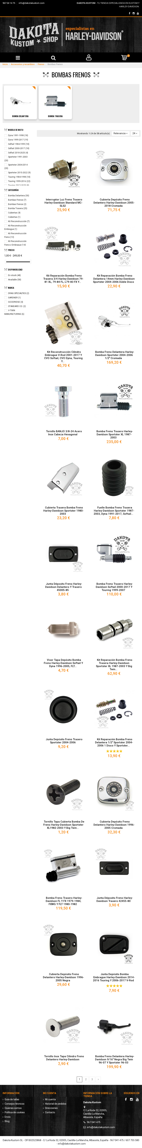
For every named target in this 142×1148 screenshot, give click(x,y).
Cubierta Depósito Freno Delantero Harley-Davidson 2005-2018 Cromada (114, 202)
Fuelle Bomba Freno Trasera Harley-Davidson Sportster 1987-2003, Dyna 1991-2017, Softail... (114, 510)
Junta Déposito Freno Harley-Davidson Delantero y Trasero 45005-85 (63, 587)
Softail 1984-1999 (18, 144)
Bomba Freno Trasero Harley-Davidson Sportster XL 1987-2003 (114, 434)
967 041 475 (93, 1122)
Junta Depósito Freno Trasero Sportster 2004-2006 (64, 741)
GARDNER (14, 297)
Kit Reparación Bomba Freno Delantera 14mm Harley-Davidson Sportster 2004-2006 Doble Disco (114, 278)
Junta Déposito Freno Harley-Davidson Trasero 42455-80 (114, 899)
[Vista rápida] (63, 195)
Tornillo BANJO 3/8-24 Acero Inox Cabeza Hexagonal (64, 433)
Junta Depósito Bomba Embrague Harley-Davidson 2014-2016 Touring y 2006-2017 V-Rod (114, 977)
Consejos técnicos (14, 1103)
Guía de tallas (12, 1099)
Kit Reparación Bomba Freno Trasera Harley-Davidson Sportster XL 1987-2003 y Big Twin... (114, 664)
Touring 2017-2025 (18, 185)
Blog (7, 1121)
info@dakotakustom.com (32, 3)
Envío (8, 1116)
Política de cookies (15, 1112)
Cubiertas (14, 213)
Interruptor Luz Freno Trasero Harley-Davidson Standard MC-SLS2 (63, 202)
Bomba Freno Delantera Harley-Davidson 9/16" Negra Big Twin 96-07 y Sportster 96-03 (114, 1059)
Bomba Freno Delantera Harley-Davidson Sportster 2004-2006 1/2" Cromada (114, 355)
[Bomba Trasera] (55, 101)
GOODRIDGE (15, 302)
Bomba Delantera (20, 116)
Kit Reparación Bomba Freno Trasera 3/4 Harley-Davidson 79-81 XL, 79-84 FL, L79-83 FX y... (63, 278)
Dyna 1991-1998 (18, 135)
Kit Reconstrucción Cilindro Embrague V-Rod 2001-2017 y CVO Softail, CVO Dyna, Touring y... (63, 356)
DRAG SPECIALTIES (18, 293)
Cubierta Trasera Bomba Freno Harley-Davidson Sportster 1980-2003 (63, 510)
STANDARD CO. (17, 306)
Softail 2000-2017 (18, 148)
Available (14, 279)
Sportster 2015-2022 (19, 172)
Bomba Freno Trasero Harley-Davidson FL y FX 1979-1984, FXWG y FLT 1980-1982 (64, 901)
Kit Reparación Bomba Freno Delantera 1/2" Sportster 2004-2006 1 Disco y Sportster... (114, 742)
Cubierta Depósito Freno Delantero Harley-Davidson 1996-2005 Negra (63, 977)
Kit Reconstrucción (19, 221)
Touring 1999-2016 (19, 181)
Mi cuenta (50, 1099)
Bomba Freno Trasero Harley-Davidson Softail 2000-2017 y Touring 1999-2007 (114, 587)
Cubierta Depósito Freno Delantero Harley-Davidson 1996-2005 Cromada (114, 824)
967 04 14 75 (9, 3)
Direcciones (51, 1108)
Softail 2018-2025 (18, 152)
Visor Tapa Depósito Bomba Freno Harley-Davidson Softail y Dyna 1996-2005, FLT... (63, 663)
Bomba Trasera (55, 116)
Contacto (50, 1112)
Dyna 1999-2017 (18, 140)
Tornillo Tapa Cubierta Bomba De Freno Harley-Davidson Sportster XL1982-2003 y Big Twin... (63, 824)
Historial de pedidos (55, 1103)
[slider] (5, 262)
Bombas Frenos (17, 200)
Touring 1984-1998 (19, 177)
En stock (14, 275)
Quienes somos (13, 1108)
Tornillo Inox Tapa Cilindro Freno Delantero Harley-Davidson (64, 1058)
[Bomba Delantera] (20, 101)
